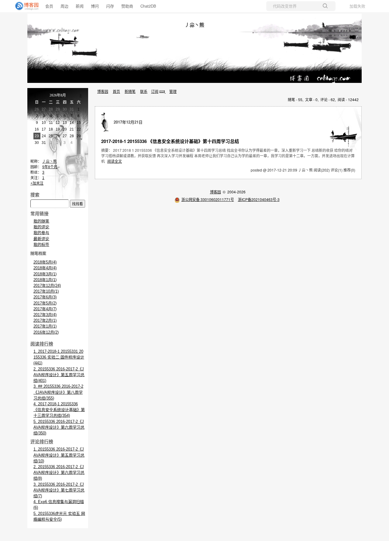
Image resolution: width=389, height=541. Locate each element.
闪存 (110, 6)
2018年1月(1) (45, 279)
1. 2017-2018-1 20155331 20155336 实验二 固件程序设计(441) (58, 357)
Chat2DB (148, 6)
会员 (49, 6)
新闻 (80, 6)
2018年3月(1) (45, 274)
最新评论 (41, 238)
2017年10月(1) (46, 291)
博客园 (102, 91)
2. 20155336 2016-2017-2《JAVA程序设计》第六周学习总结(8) (58, 472)
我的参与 (41, 232)
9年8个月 (49, 167)
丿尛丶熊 (194, 24)
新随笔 (130, 91)
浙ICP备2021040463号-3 (259, 199)
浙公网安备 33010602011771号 (207, 199)
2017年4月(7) (45, 309)
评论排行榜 (41, 441)
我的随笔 (41, 221)
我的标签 (41, 244)
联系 (143, 91)
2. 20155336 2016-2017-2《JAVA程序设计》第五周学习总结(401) (58, 375)
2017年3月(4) (45, 314)
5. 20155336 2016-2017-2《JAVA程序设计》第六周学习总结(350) (58, 427)
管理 (173, 91)
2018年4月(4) (45, 268)
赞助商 (127, 6)
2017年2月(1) (45, 320)
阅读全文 (114, 161)
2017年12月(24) (47, 285)
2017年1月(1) (45, 326)
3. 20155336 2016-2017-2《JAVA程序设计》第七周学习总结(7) (58, 490)
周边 (64, 6)
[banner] (24, 6)
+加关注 (36, 183)
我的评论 (41, 227)
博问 (95, 6)
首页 (116, 91)
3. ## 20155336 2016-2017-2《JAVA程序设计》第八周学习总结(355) (58, 392)
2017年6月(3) (45, 297)
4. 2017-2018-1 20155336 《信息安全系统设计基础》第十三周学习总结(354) (59, 410)
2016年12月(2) (46, 332)
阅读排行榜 (41, 344)
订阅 (154, 91)
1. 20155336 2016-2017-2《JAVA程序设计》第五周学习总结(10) (58, 455)
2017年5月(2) (45, 303)
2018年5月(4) (45, 262)
